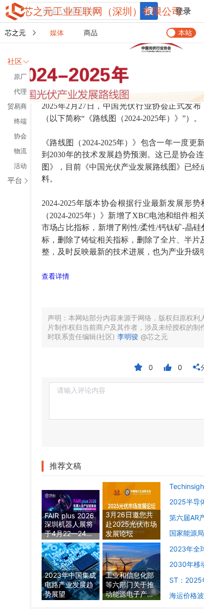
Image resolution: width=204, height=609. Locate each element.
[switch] (181, 33)
